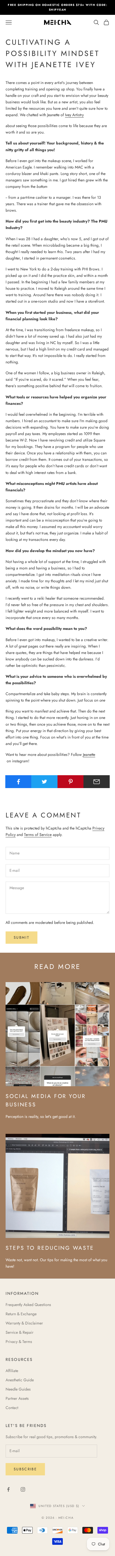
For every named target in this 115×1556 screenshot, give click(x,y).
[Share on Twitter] (44, 781)
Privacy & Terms (19, 1341)
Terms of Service (38, 834)
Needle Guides (18, 1389)
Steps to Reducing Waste (50, 1248)
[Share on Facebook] (18, 781)
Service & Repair (19, 1332)
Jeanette (89, 754)
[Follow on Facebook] (8, 1489)
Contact (12, 1407)
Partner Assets (17, 1398)
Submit (21, 937)
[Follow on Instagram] (23, 1489)
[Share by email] (96, 781)
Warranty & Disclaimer (24, 1323)
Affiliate (12, 1370)
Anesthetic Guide (20, 1380)
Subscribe (25, 1469)
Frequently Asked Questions (28, 1304)
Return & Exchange (21, 1314)
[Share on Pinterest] (70, 781)
